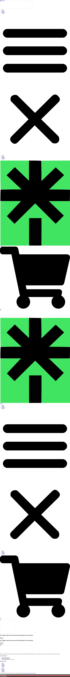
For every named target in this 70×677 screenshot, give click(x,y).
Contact (3, 13)
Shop (2, 10)
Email (1, 643)
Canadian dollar (4, 676)
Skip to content (2, 0)
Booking (3, 12)
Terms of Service (29, 673)
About (3, 9)
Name (1, 642)
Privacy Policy (24, 673)
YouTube (3, 11)
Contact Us (34, 673)
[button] (35, 84)
